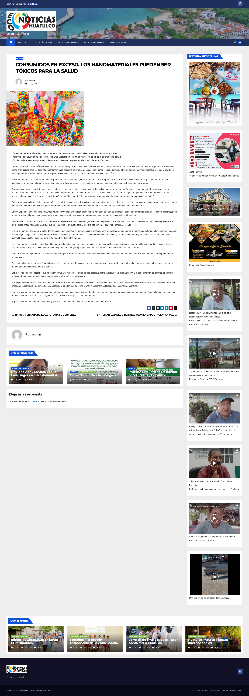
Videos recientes (68, 42)
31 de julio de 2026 (22, 648)
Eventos (19, 58)
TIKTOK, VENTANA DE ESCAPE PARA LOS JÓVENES (45, 314)
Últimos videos (235, 690)
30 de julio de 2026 (81, 648)
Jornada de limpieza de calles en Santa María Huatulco (154, 641)
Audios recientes (94, 42)
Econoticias (16, 368)
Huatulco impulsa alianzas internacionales (208, 641)
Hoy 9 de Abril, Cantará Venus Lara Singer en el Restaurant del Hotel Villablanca (35, 375)
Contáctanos (43, 42)
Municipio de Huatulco (87, 371)
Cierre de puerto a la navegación (94, 375)
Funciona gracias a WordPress (18, 690)
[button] (235, 42)
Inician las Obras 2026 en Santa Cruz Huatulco (34, 641)
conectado (34, 401)
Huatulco (24, 42)
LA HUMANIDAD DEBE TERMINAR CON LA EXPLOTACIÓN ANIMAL (136, 314)
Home (191, 690)
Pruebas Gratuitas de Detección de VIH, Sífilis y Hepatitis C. (152, 373)
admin (32, 80)
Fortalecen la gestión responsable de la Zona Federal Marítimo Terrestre (94, 643)
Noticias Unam (118, 42)
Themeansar (49, 690)
